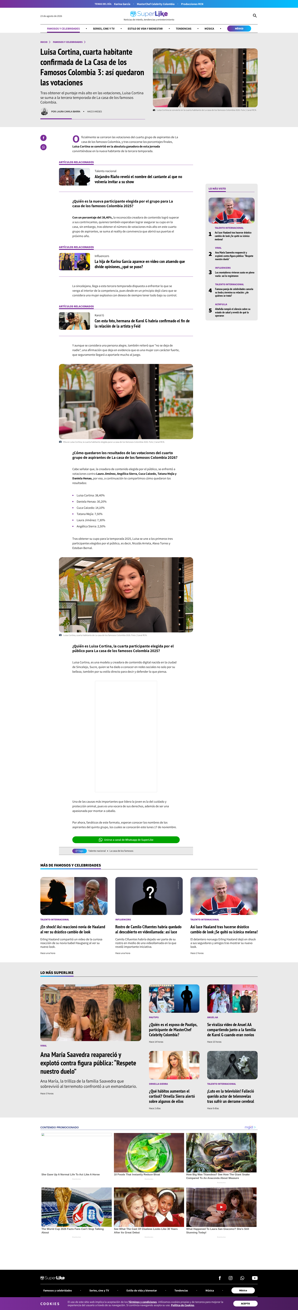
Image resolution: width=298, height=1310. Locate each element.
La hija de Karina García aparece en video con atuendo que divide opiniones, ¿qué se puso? (140, 263)
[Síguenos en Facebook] (220, 1279)
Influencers (223, 267)
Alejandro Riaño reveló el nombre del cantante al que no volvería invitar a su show (138, 179)
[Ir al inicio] (52, 1278)
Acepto (245, 1303)
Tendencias (183, 28)
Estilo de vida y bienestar (145, 28)
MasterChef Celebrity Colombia (155, 4)
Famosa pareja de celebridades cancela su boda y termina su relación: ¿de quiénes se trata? (234, 292)
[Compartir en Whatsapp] (43, 147)
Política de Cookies (182, 1305)
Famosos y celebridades (63, 28)
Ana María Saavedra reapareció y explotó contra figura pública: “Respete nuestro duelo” (234, 256)
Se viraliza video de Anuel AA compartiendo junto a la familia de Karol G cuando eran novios (231, 1030)
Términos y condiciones (142, 1302)
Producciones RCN (192, 4)
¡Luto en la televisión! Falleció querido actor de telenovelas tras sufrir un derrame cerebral (230, 1096)
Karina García (122, 4)
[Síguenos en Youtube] (255, 1279)
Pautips (154, 1017)
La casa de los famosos (121, 851)
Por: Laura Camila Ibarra (65, 111)
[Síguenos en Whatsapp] (242, 1279)
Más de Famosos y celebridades (70, 865)
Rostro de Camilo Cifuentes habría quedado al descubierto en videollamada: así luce (148, 929)
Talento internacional (229, 228)
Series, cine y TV (104, 28)
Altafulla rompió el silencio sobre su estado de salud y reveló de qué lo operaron (232, 312)
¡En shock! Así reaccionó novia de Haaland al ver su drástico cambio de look (72, 929)
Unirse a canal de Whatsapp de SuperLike (128, 839)
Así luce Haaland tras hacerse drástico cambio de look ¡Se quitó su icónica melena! (233, 236)
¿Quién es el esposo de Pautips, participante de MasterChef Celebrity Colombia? (173, 1030)
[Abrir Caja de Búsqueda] (255, 16)
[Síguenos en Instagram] (231, 1279)
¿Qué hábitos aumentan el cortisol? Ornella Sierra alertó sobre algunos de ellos (172, 1096)
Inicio (43, 42)
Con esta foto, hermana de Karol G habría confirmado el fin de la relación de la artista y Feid (142, 323)
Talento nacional (97, 851)
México (239, 28)
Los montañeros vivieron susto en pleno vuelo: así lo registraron (234, 274)
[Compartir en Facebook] (43, 138)
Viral (218, 247)
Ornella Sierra (158, 1083)
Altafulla (221, 304)
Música (209, 28)
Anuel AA (212, 1017)
